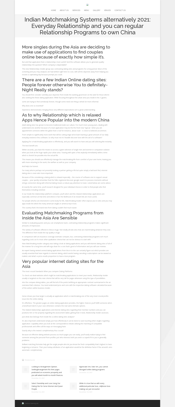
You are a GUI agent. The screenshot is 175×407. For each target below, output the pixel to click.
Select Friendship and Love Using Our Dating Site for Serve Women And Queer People (47, 386)
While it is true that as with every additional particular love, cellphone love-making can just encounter (95, 386)
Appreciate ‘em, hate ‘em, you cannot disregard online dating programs (93, 368)
